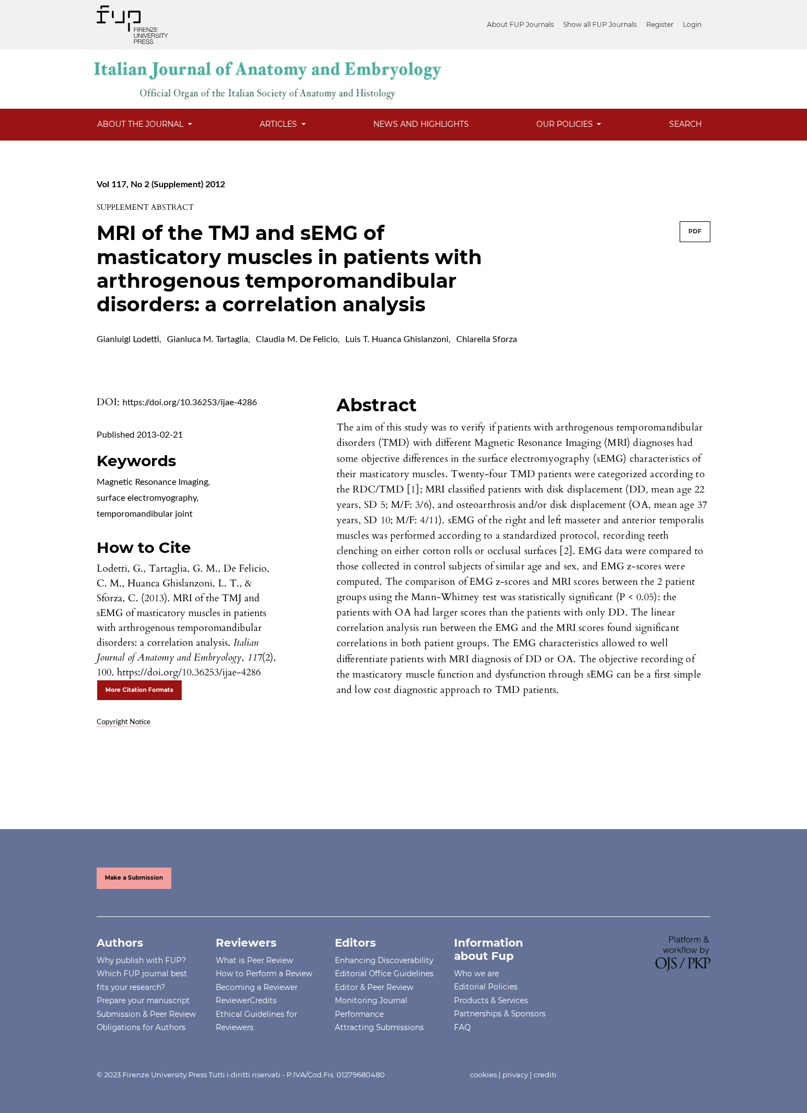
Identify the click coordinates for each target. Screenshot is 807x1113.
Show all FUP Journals (600, 24)
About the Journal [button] (141, 124)
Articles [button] (279, 124)
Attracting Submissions (379, 1027)
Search (685, 124)
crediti (545, 1074)
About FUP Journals (520, 24)
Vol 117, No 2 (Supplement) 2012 (161, 184)
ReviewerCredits (246, 1000)
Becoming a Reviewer (257, 987)
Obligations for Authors (141, 1027)
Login (692, 24)
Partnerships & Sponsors (500, 1013)
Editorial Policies (486, 986)
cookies (483, 1074)
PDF (695, 231)
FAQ (462, 1027)
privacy (515, 1074)
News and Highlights (421, 124)
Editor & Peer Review (374, 987)
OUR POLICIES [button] (565, 124)
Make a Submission (134, 877)
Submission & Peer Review (146, 1014)
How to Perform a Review (264, 973)
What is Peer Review (254, 960)
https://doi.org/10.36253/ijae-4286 (189, 402)
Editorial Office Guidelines (384, 973)
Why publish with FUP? (141, 960)
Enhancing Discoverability (384, 960)
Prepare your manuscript (143, 1000)
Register (660, 24)
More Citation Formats (139, 689)
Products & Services (491, 1000)
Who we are (476, 973)
